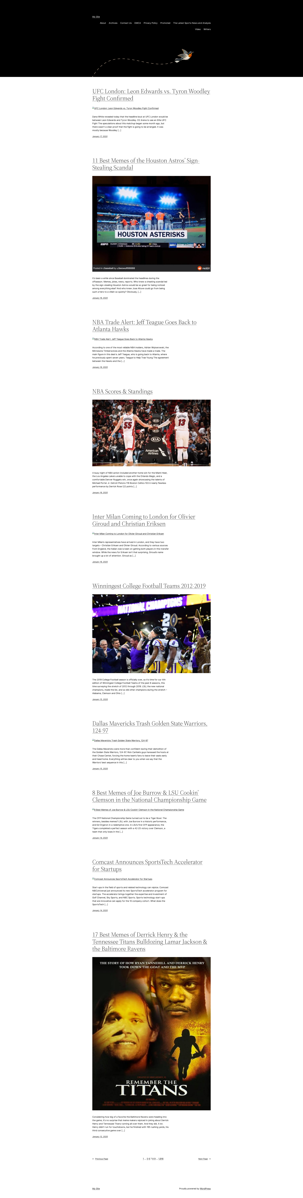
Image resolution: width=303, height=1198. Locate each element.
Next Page (204, 1159)
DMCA (137, 23)
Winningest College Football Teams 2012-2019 (149, 585)
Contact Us (126, 23)
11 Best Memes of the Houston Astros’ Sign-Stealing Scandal (146, 164)
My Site (96, 16)
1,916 (160, 1158)
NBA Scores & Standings (122, 391)
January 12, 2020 (100, 1136)
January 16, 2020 (100, 298)
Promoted (165, 23)
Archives (113, 23)
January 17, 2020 (99, 136)
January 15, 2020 (100, 699)
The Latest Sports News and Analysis (192, 23)
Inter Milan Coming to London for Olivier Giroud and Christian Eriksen (143, 520)
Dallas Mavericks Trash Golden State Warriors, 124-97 (149, 727)
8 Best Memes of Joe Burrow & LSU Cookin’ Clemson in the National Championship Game (149, 796)
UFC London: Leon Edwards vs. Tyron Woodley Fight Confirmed (151, 95)
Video (198, 29)
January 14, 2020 (100, 838)
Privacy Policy (151, 23)
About (103, 23)
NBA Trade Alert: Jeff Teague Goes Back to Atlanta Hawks (144, 325)
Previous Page (100, 1159)
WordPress (205, 1188)
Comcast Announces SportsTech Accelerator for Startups (147, 865)
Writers (207, 29)
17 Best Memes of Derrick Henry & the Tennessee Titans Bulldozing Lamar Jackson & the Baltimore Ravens (149, 941)
